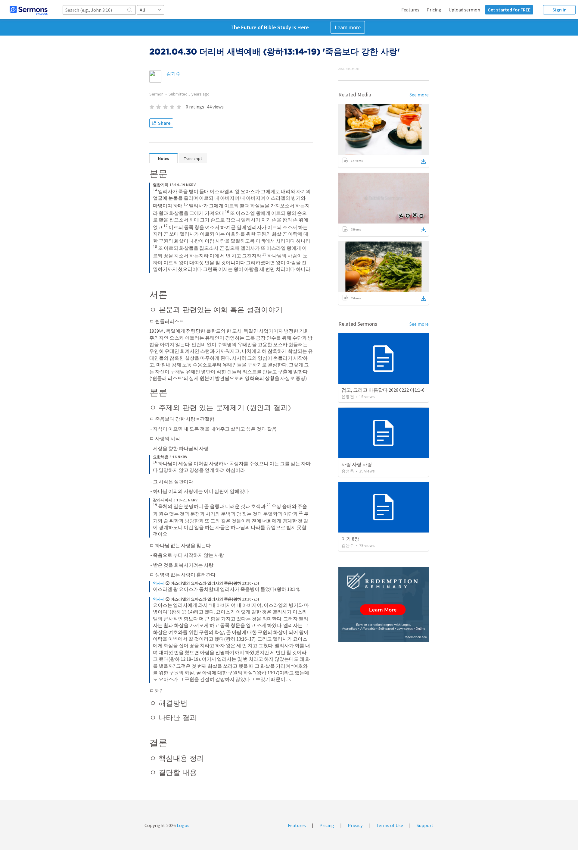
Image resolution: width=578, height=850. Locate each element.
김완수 (347, 545)
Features (410, 10)
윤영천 (347, 396)
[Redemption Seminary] (383, 604)
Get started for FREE (509, 10)
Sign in (559, 10)
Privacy (355, 825)
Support (425, 825)
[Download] (423, 161)
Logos (182, 825)
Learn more (348, 27)
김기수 (173, 74)
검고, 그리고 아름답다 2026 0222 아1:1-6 (382, 390)
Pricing (434, 10)
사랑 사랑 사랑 (356, 464)
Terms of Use (389, 825)
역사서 (159, 583)
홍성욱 (347, 471)
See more (419, 95)
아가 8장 (350, 539)
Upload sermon (464, 10)
